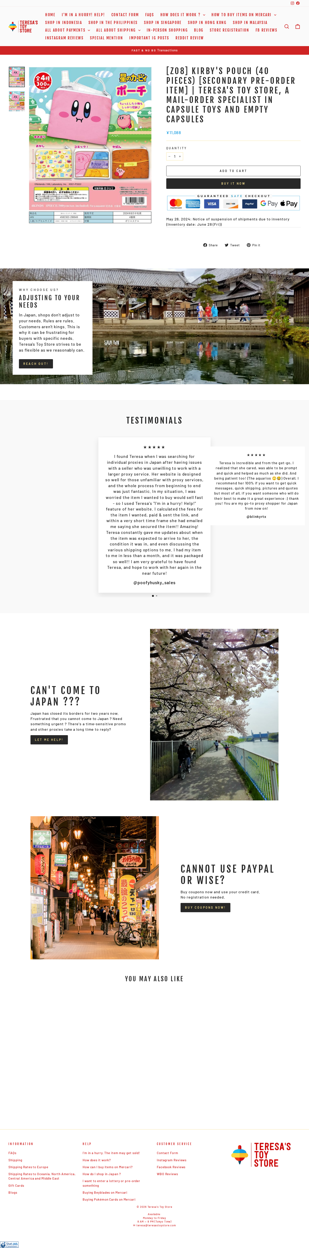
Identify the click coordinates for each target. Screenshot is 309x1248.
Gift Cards (16, 1185)
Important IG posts (149, 38)
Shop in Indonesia (63, 22)
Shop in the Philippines (113, 22)
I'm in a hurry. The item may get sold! (111, 1153)
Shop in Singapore (163, 22)
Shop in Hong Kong (207, 22)
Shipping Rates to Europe (28, 1167)
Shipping (15, 1160)
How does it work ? (181, 14)
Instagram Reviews (64, 38)
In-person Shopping (167, 30)
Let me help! (49, 739)
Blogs (12, 1192)
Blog (198, 30)
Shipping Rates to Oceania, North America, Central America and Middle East (42, 1176)
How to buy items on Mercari (242, 14)
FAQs (149, 14)
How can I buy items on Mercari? (108, 1167)
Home (50, 14)
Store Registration (229, 30)
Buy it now (233, 183)
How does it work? (97, 1160)
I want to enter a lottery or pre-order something (111, 1183)
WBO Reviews (167, 1174)
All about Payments (66, 30)
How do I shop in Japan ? (102, 1174)
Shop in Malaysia (250, 22)
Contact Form (125, 14)
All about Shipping (116, 30)
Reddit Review (190, 38)
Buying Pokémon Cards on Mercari (109, 1199)
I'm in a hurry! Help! (83, 14)
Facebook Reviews (171, 1167)
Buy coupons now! (205, 907)
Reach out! (36, 363)
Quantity (176, 148)
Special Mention (106, 38)
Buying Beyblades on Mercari (105, 1192)
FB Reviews (266, 30)
